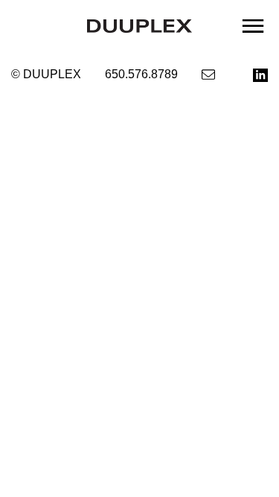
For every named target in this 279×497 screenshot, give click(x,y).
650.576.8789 (141, 74)
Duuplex (139, 26)
